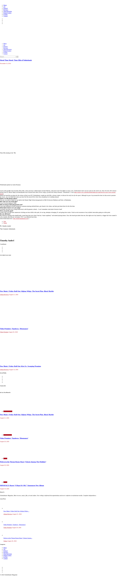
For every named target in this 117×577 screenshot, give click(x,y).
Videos (5, 458)
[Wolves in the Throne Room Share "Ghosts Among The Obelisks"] (10, 455)
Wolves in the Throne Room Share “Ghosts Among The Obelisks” (23, 462)
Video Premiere (4, 332)
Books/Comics (7, 13)
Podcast (5, 8)
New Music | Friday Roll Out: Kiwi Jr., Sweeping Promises (20, 366)
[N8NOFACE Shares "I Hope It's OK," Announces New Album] (10, 479)
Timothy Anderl (6, 226)
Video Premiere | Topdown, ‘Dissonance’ (14, 329)
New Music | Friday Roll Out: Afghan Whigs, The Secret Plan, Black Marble (27, 291)
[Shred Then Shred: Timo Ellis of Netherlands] (43, 122)
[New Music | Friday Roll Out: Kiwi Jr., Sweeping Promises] (21, 363)
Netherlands (12, 229)
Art (4, 6)
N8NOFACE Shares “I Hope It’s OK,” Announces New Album (22, 485)
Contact (5, 16)
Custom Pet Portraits (5, 389)
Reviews (5, 10)
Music (5, 5)
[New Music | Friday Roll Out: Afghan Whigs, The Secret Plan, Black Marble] (21, 288)
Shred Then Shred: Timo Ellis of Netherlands (16, 60)
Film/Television (7, 11)
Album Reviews (4, 294)
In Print (5, 14)
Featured (5, 229)
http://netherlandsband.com (20, 218)
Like (4, 221)
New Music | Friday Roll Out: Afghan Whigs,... (16, 511)
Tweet (5, 223)
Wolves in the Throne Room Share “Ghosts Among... (17, 538)
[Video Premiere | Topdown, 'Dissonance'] (21, 325)
